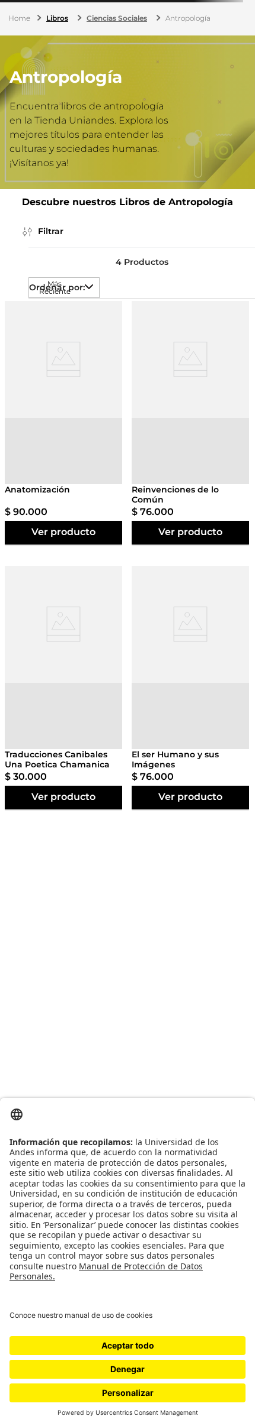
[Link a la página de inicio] (20, 18)
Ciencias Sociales (117, 18)
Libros (57, 18)
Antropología (188, 18)
